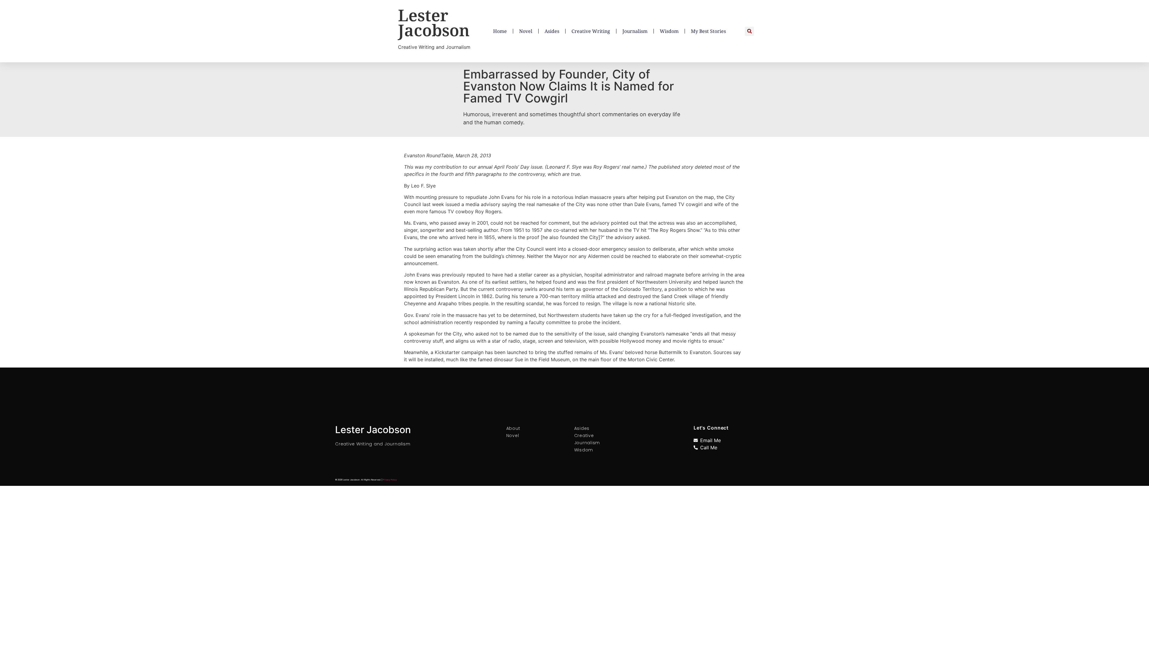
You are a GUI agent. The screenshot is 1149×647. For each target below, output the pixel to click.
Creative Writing (591, 31)
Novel (525, 31)
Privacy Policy (390, 479)
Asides (552, 31)
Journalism (635, 31)
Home (500, 31)
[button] (749, 31)
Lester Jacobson (434, 22)
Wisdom (669, 31)
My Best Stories (708, 31)
